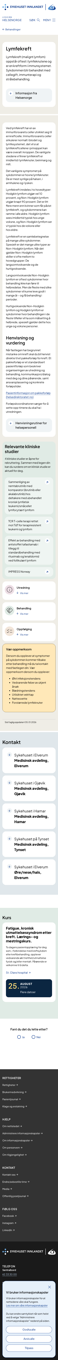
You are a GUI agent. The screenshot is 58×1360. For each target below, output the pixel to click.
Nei (38, 1037)
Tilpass (29, 1348)
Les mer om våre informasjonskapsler (27, 1305)
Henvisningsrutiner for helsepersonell (31, 425)
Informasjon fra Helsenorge (26, 95)
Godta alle (29, 1329)
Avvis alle (29, 1338)
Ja (23, 1037)
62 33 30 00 (9, 1274)
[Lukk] (49, 1287)
